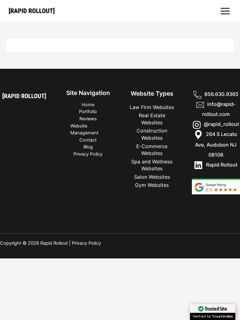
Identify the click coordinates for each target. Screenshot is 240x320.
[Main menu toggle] (225, 10)
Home (88, 105)
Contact (88, 140)
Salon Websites (152, 177)
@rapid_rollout (221, 124)
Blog (88, 147)
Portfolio (88, 111)
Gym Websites (152, 185)
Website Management (84, 129)
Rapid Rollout (220, 165)
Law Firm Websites (152, 107)
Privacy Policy (87, 154)
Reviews (88, 119)
